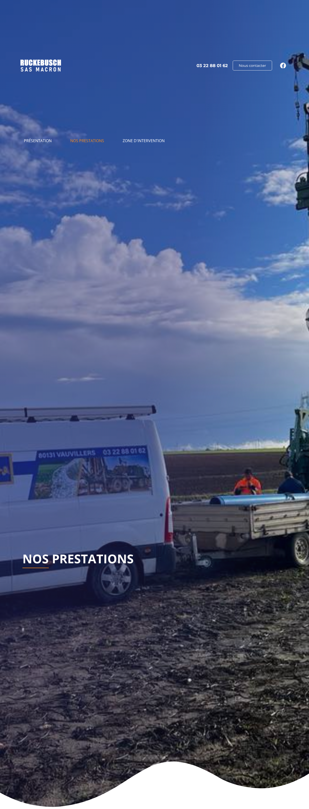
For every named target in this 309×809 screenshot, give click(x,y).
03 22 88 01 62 (212, 65)
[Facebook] (283, 65)
